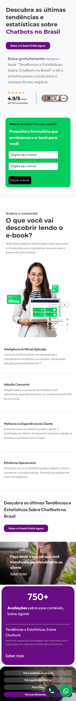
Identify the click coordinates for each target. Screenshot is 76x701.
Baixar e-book (20, 180)
